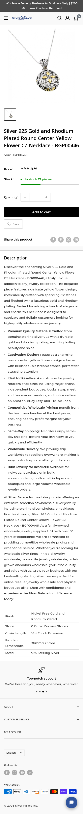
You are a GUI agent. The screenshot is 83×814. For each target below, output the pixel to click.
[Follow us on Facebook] (7, 772)
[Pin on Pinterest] (61, 240)
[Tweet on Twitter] (68, 240)
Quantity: (11, 197)
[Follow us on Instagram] (14, 772)
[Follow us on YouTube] (22, 772)
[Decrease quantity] (25, 197)
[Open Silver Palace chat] (71, 802)
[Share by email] (76, 240)
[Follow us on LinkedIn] (30, 772)
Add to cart (41, 212)
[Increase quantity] (46, 197)
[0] (75, 18)
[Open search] (59, 18)
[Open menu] (6, 18)
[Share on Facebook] (53, 240)
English (11, 752)
